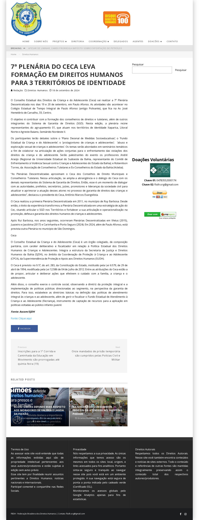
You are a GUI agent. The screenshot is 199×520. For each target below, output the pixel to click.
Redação (18, 90)
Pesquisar (138, 64)
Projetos (59, 41)
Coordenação (98, 41)
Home (26, 41)
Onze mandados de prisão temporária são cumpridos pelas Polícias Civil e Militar (96, 353)
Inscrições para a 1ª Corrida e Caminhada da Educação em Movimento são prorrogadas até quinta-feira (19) (39, 355)
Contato (172, 41)
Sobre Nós (41, 41)
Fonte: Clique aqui (21, 318)
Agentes (138, 41)
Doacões (154, 41)
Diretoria (78, 41)
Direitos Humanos (38, 90)
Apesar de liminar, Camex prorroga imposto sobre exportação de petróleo (75, 48)
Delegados (121, 41)
